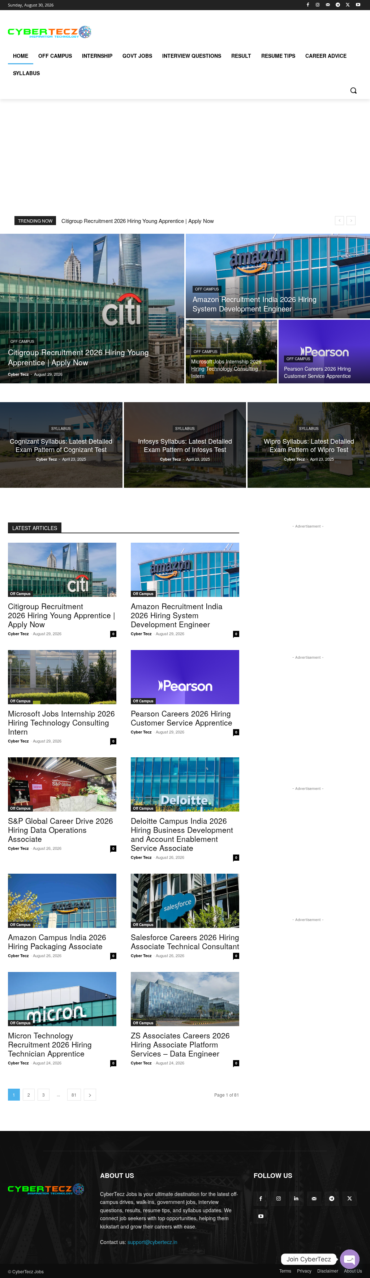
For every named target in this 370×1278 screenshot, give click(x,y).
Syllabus (61, 428)
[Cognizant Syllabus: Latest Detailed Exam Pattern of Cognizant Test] (61, 445)
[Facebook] (308, 5)
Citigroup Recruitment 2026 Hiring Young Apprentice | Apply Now (137, 220)
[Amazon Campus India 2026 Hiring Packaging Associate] (62, 901)
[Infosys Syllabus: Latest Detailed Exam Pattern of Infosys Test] (185, 445)
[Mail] (328, 5)
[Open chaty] (350, 1259)
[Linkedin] (296, 1199)
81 (74, 1095)
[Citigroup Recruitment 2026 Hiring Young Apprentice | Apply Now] (92, 308)
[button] (353, 90)
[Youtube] (358, 5)
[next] (351, 220)
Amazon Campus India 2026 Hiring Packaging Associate (57, 941)
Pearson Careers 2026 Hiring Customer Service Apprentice (181, 718)
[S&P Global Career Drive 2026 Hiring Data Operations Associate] (62, 784)
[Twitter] (348, 5)
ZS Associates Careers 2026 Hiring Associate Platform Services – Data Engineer (180, 1044)
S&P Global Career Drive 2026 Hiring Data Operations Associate (60, 829)
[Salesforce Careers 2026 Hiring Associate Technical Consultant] (185, 901)
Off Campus (22, 341)
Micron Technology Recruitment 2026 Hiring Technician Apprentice (50, 1044)
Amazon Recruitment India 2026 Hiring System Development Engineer (177, 615)
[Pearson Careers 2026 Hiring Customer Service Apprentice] (324, 351)
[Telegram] (338, 5)
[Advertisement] (177, 31)
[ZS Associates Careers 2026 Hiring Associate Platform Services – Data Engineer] (185, 999)
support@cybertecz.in (152, 1241)
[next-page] (90, 1095)
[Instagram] (318, 5)
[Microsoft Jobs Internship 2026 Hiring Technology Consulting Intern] (231, 351)
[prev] (339, 220)
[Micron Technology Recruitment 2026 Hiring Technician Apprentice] (62, 999)
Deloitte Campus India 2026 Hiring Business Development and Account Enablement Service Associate (182, 834)
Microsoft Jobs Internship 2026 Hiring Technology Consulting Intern (61, 722)
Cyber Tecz (18, 633)
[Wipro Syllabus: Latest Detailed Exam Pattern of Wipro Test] (309, 445)
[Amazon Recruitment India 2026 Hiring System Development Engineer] (278, 276)
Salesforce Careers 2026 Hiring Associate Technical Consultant (185, 941)
